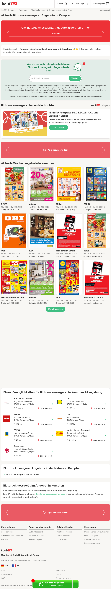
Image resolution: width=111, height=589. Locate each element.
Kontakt (59, 574)
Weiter (74, 78)
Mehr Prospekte (55, 309)
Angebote (23, 10)
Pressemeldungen (92, 543)
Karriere (4, 539)
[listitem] (14, 189)
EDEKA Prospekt (36, 532)
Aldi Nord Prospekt (64, 532)
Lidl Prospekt (62, 539)
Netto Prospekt (63, 536)
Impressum (60, 570)
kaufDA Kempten (8, 10)
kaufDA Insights (91, 536)
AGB (3, 578)
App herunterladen (92, 539)
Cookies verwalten (63, 578)
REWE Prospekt (35, 539)
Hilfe (3, 570)
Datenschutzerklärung (71, 92)
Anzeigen (103, 10)
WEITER (55, 33)
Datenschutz (6, 574)
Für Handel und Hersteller (12, 536)
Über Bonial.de (7, 532)
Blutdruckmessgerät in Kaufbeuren (22, 474)
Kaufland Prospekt (36, 536)
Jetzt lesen (58, 127)
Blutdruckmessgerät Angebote (50, 494)
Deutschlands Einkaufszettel (96, 532)
